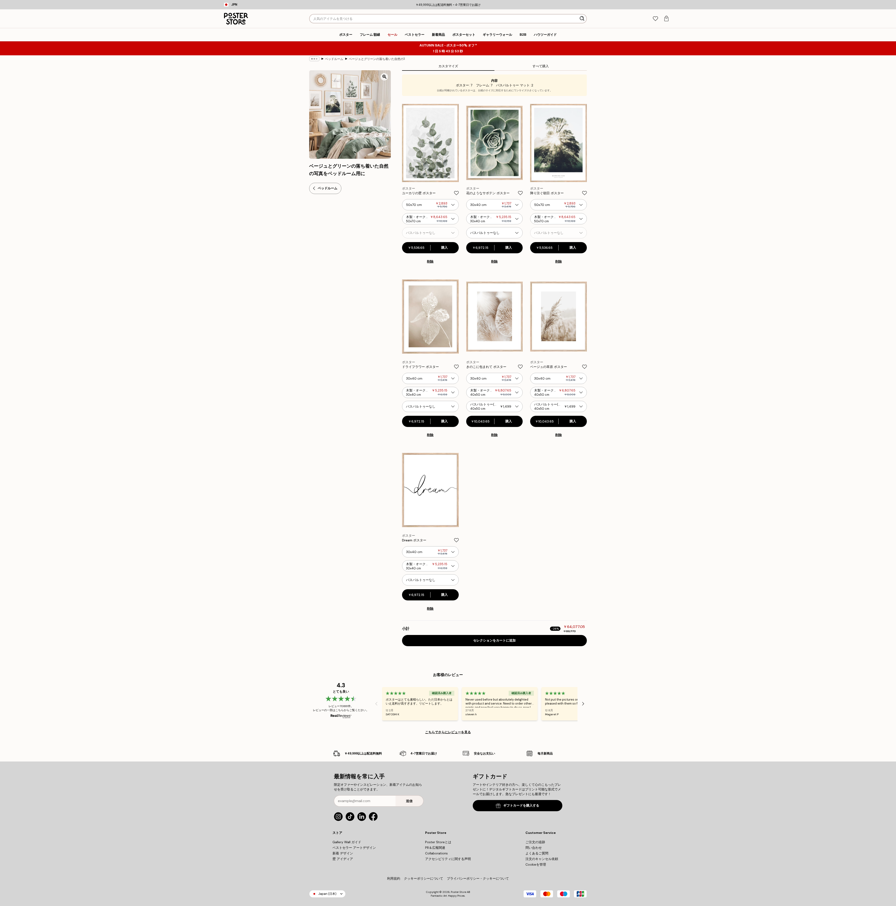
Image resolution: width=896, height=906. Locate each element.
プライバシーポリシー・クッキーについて (478, 878)
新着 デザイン (342, 853)
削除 (430, 261)
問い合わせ (533, 848)
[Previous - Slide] (376, 703)
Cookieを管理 (535, 864)
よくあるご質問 (536, 853)
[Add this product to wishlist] (456, 193)
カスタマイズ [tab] (448, 66)
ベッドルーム (334, 59)
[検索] (582, 18)
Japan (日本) (327, 894)
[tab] (655, 19)
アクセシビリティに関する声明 (448, 859)
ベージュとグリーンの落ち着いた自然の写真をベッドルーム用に (377, 59)
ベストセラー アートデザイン (354, 848)
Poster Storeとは (438, 842)
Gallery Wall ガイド (346, 842)
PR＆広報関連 (435, 848)
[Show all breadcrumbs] (314, 58)
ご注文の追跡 (535, 842)
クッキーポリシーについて (423, 878)
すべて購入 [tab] (540, 66)
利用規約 (393, 878)
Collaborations (436, 853)
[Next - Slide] (583, 703)
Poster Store (458, 892)
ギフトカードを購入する (521, 805)
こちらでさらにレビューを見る (448, 732)
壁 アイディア (342, 859)
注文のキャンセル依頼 (541, 859)
